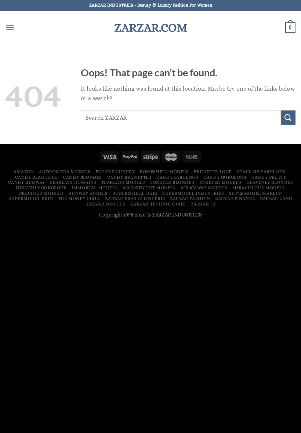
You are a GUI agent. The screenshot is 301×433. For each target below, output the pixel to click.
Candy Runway (26, 182)
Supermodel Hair (135, 193)
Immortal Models (95, 187)
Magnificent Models (149, 187)
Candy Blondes (82, 177)
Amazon (24, 171)
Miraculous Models (258, 187)
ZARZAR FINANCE (235, 198)
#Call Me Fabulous (260, 171)
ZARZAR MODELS (106, 204)
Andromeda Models (65, 171)
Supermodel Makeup (255, 193)
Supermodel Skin (30, 198)
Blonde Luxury (115, 171)
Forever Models (220, 182)
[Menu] (10, 27)
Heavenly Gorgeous (41, 187)
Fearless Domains (73, 182)
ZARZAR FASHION (190, 198)
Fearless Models (123, 182)
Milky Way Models (204, 187)
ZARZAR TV (204, 204)
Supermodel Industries (193, 193)
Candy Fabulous (177, 177)
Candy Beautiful (36, 177)
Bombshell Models (164, 171)
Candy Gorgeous (225, 177)
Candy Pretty (268, 177)
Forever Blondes (172, 182)
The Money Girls (79, 198)
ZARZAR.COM (150, 27)
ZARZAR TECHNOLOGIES (158, 204)
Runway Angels (88, 193)
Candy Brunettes (129, 177)
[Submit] (288, 117)
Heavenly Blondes (269, 182)
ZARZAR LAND (276, 198)
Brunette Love (213, 171)
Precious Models (41, 193)
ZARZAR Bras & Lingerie (135, 198)
